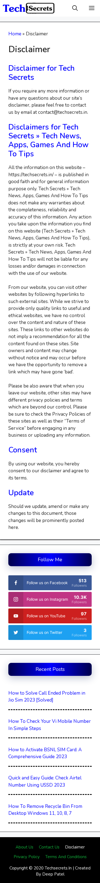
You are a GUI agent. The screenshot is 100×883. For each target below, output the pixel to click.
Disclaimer (75, 847)
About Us (24, 847)
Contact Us (49, 847)
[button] (75, 8)
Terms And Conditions (66, 857)
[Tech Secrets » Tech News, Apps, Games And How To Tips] (28, 8)
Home (14, 34)
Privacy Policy (27, 857)
